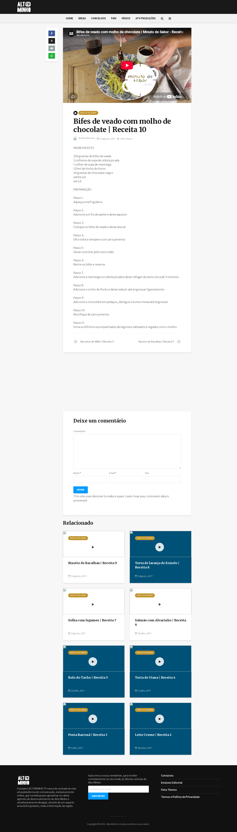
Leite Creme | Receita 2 (153, 735)
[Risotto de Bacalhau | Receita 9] (94, 543)
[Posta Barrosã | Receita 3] (94, 715)
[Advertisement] (127, 382)
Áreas (82, 18)
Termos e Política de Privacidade (180, 797)
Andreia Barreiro (86, 138)
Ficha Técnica (169, 789)
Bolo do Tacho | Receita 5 (88, 677)
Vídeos (126, 18)
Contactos (167, 775)
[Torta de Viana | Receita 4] (160, 658)
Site (147, 473)
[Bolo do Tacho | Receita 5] (94, 658)
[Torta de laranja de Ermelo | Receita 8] (160, 543)
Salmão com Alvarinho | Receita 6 (160, 622)
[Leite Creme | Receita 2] (160, 715)
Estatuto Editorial (171, 782)
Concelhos (98, 18)
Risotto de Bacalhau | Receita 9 (92, 563)
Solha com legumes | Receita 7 (92, 620)
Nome (77, 473)
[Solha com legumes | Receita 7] (94, 601)
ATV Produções (146, 18)
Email (112, 473)
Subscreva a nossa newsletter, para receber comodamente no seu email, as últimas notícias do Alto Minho (117, 779)
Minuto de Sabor (88, 113)
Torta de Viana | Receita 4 (155, 677)
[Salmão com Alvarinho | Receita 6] (160, 601)
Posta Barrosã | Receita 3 (87, 735)
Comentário (79, 431)
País (113, 18)
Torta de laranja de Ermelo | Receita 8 (157, 565)
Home (69, 18)
